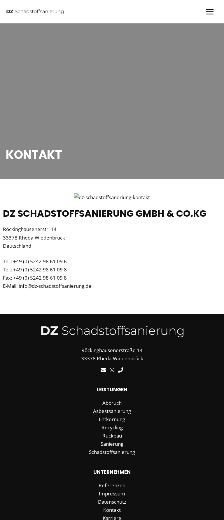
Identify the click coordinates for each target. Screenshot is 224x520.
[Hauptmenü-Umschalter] (210, 11)
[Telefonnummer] (120, 370)
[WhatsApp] (112, 370)
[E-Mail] (103, 370)
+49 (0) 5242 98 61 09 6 (40, 261)
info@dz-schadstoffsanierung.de (55, 286)
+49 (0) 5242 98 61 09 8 (40, 269)
